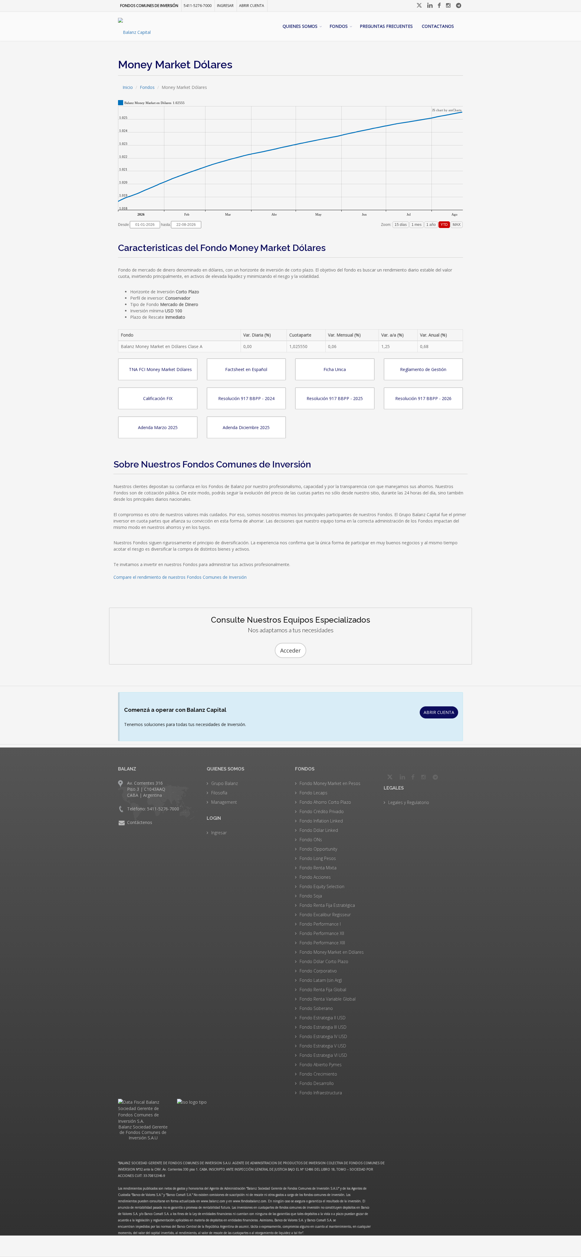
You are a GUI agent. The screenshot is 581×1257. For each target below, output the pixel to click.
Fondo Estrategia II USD (323, 1018)
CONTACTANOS (438, 26)
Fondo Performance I (320, 924)
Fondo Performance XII (322, 933)
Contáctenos (139, 822)
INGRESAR (225, 5)
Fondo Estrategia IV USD (323, 1036)
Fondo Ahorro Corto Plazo (325, 802)
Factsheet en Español (246, 369)
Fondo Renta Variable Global (328, 999)
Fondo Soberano (316, 1008)
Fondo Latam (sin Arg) (321, 980)
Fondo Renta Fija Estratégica (327, 905)
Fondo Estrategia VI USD (323, 1055)
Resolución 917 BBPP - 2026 (423, 398)
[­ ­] (419, 5)
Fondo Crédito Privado (322, 811)
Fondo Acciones (315, 877)
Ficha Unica (334, 369)
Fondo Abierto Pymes (321, 1064)
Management (224, 802)
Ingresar (219, 832)
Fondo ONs (311, 839)
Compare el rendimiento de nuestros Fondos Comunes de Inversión (180, 577)
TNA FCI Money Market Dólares (160, 369)
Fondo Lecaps (313, 793)
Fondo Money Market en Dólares (332, 952)
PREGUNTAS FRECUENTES (386, 26)
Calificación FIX (157, 398)
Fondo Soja (311, 896)
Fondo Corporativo (318, 971)
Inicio (128, 87)
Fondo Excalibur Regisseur (325, 914)
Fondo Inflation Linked (321, 821)
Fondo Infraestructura (321, 1093)
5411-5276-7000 (198, 5)
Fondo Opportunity (318, 849)
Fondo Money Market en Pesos (330, 783)
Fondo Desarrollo (317, 1083)
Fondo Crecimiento (318, 1074)
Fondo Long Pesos (318, 858)
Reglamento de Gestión (423, 369)
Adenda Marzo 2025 (158, 427)
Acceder (290, 650)
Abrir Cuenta (251, 5)
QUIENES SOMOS (300, 26)
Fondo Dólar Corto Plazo (324, 961)
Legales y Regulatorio (408, 802)
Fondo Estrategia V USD (323, 1046)
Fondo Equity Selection (322, 886)
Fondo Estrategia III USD (323, 1027)
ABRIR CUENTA (439, 712)
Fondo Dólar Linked (319, 830)
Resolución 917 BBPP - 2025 (335, 398)
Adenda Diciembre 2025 (246, 427)
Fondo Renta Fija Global (323, 989)
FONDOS (339, 26)
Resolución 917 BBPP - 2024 (246, 398)
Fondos (147, 87)
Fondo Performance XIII (322, 943)
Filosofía (219, 793)
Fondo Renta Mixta (318, 868)
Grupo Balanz (224, 783)
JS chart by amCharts (446, 110)
